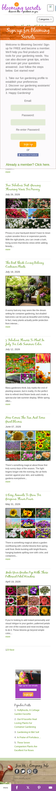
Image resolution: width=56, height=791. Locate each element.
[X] (28, 787)
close (52, 28)
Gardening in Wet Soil (28, 732)
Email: (28, 100)
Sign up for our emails (28, 685)
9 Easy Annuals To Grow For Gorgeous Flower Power (23, 497)
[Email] (50, 787)
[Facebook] (16, 787)
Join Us (21, 766)
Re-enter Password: (28, 129)
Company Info (39, 766)
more (7, 172)
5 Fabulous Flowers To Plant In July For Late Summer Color (24, 342)
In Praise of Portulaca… (29, 737)
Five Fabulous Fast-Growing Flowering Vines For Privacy (23, 187)
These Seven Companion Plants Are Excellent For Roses (25, 746)
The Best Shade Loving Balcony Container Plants (24, 264)
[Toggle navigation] (50, 7)
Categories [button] (44, 19)
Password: (28, 115)
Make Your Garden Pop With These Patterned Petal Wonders (26, 574)
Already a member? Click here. (28, 164)
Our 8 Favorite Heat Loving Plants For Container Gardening (25, 723)
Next (12, 650)
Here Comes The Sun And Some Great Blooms (25, 419)
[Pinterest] (39, 787)
